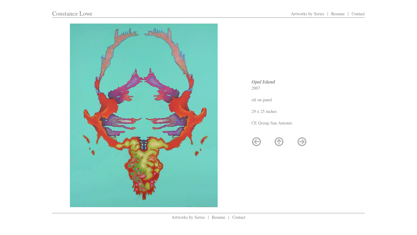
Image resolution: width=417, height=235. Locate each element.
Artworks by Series (307, 14)
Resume (338, 14)
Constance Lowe (72, 13)
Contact (358, 14)
